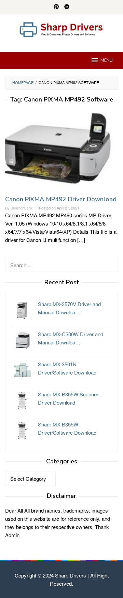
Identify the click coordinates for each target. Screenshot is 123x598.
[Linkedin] (67, 7)
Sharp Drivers (70, 575)
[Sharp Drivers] (61, 28)
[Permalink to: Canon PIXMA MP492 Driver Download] (61, 151)
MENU (106, 60)
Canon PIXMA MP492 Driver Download (61, 199)
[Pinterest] (56, 7)
